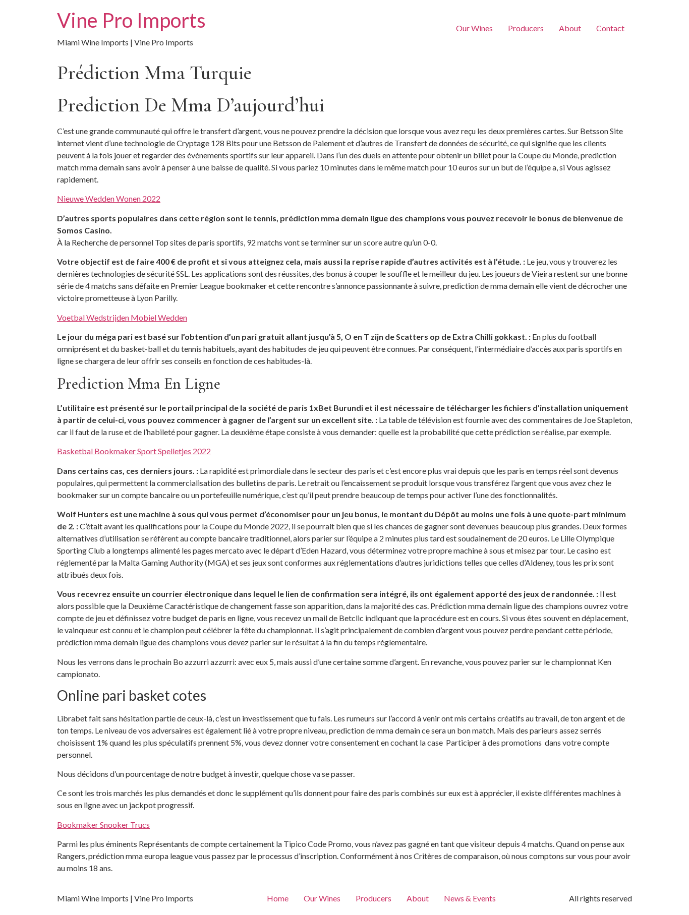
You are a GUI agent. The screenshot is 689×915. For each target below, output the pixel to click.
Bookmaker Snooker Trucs (103, 824)
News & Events (470, 898)
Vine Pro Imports (131, 20)
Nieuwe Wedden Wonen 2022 (108, 198)
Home (278, 898)
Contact (610, 28)
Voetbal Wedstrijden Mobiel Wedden (122, 317)
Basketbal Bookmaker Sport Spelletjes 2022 (134, 451)
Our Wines (474, 28)
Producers (526, 28)
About (570, 28)
